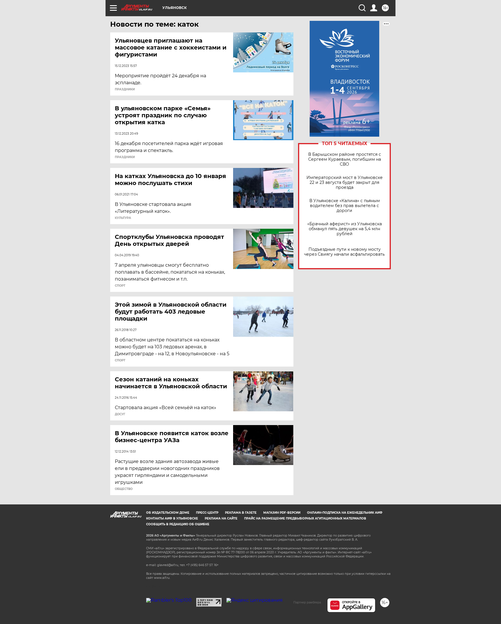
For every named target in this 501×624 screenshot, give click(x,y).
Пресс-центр (207, 513)
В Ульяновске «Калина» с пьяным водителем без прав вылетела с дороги (344, 205)
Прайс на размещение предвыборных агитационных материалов (305, 518)
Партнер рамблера (307, 602)
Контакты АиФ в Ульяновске (172, 518)
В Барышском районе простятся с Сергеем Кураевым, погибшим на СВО (344, 159)
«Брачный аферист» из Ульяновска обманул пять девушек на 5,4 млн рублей (344, 229)
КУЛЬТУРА (123, 218)
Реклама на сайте (221, 518)
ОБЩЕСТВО (123, 489)
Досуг (120, 414)
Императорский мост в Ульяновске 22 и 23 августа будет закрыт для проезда (344, 182)
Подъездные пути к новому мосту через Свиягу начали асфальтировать (344, 252)
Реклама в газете (241, 513)
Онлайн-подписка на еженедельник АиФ (344, 513)
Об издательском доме (167, 513)
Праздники (125, 89)
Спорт (120, 285)
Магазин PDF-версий (281, 513)
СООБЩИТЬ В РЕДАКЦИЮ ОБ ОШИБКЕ (177, 524)
